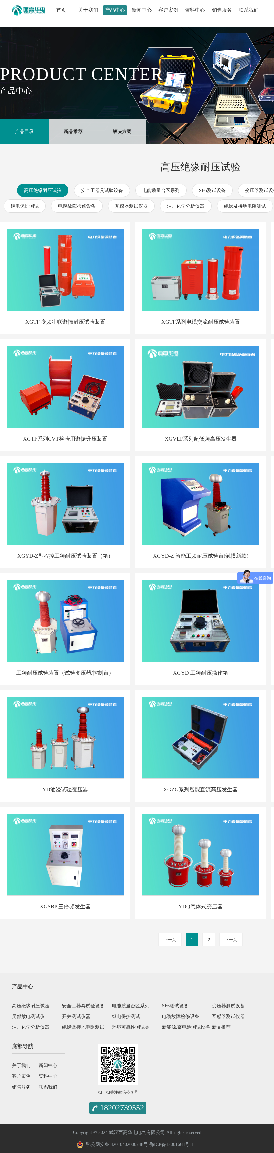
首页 (61, 10)
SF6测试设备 (212, 190)
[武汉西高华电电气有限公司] (28, 9)
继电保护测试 (25, 206)
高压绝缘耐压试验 (42, 190)
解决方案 (122, 131)
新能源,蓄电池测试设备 (186, 1027)
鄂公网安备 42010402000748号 (115, 1144)
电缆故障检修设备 (77, 206)
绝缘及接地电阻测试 (245, 206)
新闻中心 (142, 10)
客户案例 (168, 10)
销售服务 (222, 10)
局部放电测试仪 (28, 1016)
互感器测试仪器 (131, 206)
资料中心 (195, 10)
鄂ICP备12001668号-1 (171, 1144)
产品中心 (115, 10)
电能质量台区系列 (161, 190)
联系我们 (249, 10)
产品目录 (24, 131)
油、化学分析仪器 (185, 206)
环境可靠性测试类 (130, 1027)
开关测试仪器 (76, 1016)
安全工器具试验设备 (102, 190)
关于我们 (88, 10)
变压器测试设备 (228, 1005)
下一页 (231, 939)
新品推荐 (73, 131)
